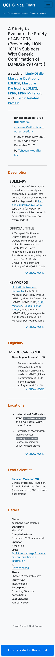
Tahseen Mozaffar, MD (25, 479)
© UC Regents (35, 626)
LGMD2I (14, 83)
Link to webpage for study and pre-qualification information (29, 557)
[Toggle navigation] (48, 4)
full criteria (22, 122)
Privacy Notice (19, 626)
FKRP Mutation (29, 93)
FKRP (12, 93)
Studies (19, 13)
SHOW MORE (36, 272)
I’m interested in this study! (27, 650)
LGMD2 (31, 88)
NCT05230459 (20, 568)
